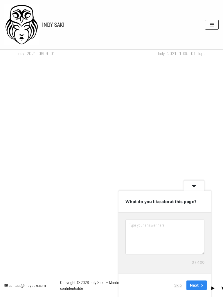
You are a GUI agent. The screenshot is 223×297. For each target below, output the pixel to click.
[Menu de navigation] (212, 25)
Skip (178, 285)
